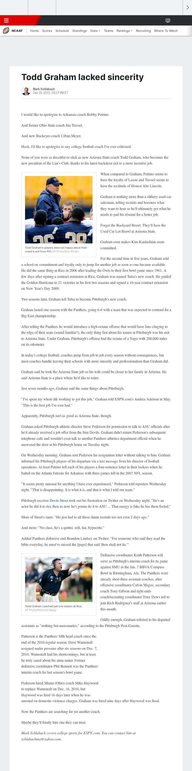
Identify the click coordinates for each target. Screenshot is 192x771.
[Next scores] (187, 7)
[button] (176, 20)
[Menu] (6, 20)
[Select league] (14, 7)
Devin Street (59, 500)
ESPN (25, 20)
